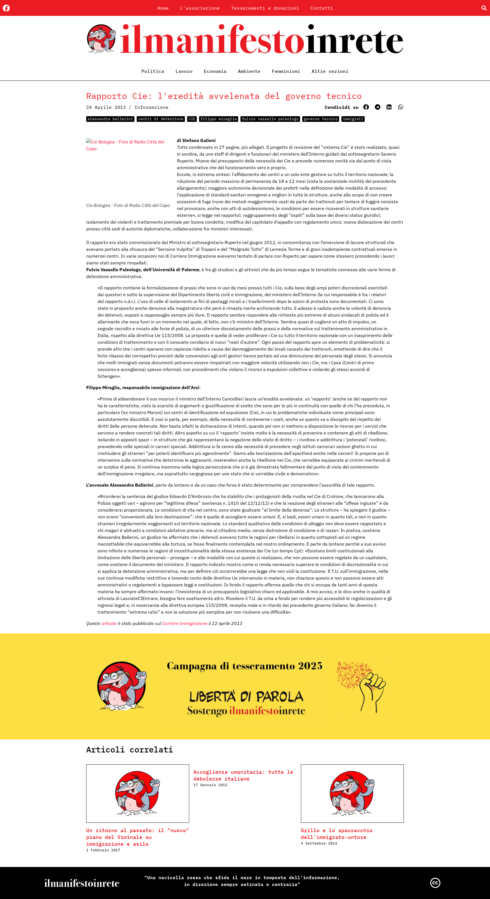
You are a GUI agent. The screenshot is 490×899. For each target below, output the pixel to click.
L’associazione (200, 8)
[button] (484, 8)
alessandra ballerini (110, 118)
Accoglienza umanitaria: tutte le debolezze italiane (243, 775)
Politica (152, 71)
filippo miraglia (218, 118)
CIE (192, 118)
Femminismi (286, 71)
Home (163, 8)
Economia (215, 71)
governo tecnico (321, 118)
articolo (109, 623)
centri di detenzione (160, 118)
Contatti (322, 8)
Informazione (151, 107)
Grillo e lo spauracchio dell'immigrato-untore (337, 833)
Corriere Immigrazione (184, 623)
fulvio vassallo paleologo (270, 118)
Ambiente (249, 71)
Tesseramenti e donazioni (265, 8)
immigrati (353, 118)
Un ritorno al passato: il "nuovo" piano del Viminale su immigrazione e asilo (137, 837)
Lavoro (184, 71)
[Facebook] (6, 8)
